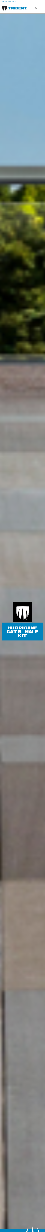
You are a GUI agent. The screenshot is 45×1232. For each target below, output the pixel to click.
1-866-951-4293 (9, 1)
